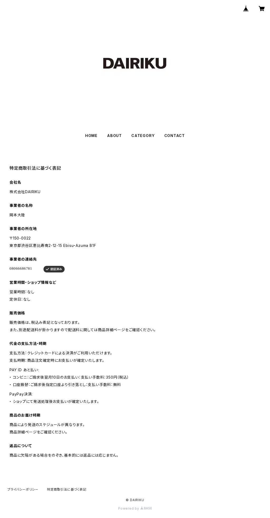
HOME (91, 135)
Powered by (129, 508)
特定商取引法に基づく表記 (66, 489)
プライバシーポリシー (22, 489)
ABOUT (114, 135)
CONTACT (174, 135)
